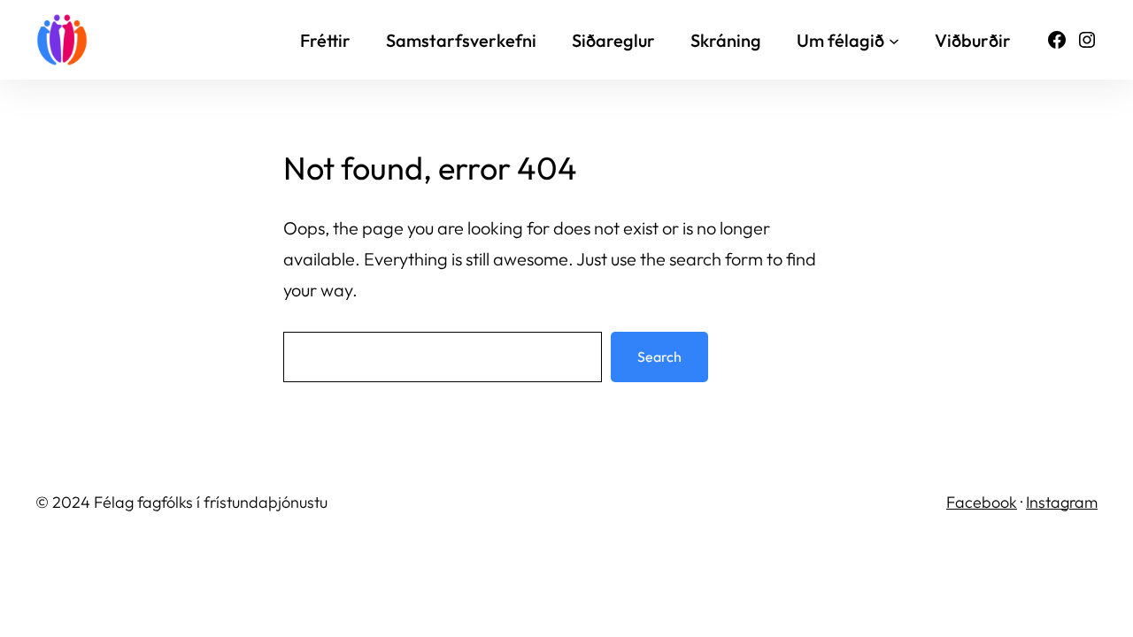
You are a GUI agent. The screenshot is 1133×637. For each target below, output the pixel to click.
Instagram (1062, 502)
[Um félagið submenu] (894, 40)
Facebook (981, 502)
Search (659, 356)
